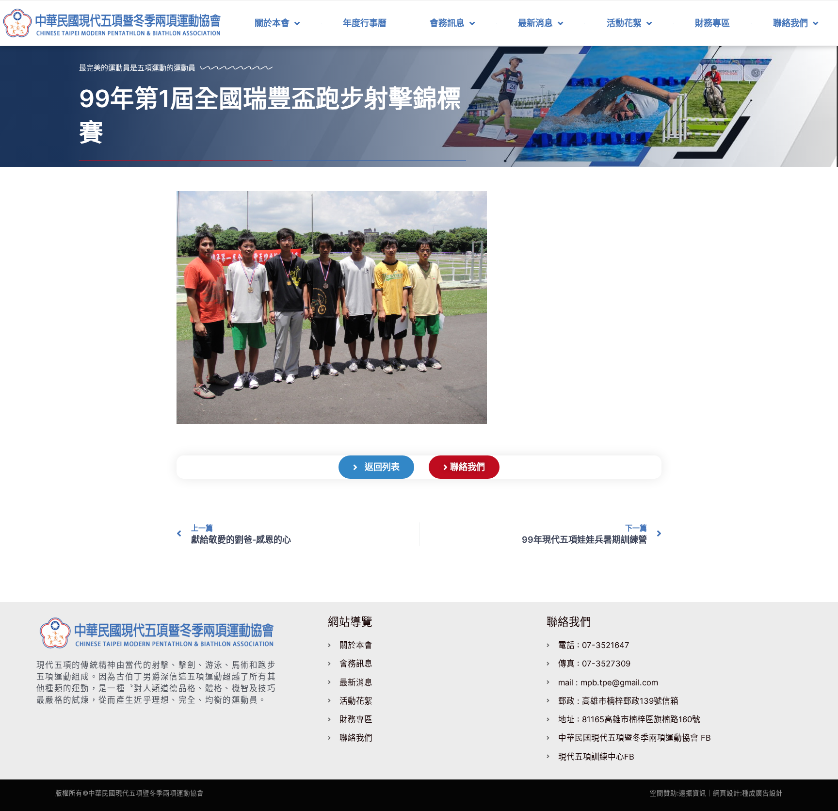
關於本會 (272, 23)
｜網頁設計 (723, 793)
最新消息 (535, 23)
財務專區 (712, 23)
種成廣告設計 (762, 793)
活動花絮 (624, 23)
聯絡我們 (790, 23)
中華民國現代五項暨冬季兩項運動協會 (146, 793)
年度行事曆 (365, 23)
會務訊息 (447, 23)
